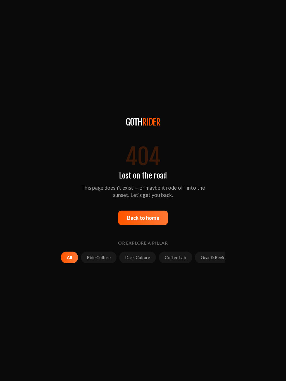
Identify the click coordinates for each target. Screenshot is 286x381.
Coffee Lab (175, 257)
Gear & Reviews (216, 257)
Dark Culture (137, 257)
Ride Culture (99, 257)
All (69, 257)
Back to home (143, 218)
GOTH (143, 122)
